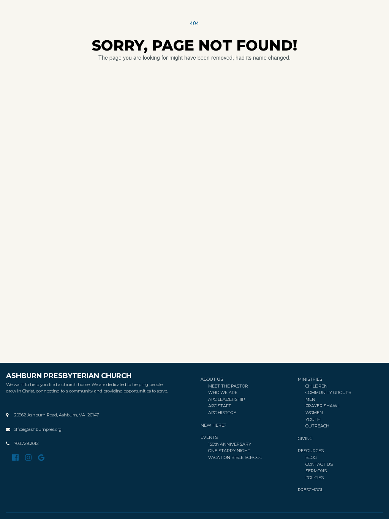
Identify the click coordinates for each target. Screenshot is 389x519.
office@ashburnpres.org (38, 429)
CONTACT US (319, 464)
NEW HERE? (213, 425)
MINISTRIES (310, 379)
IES (314, 477)
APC (213, 399)
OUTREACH (317, 426)
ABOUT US (212, 379)
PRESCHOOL (310, 489)
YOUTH (313, 419)
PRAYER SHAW (321, 405)
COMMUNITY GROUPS (328, 392)
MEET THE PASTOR (228, 386)
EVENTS (209, 437)
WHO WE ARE (222, 392)
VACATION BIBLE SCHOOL (235, 457)
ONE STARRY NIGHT (229, 450)
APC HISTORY (222, 412)
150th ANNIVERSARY (230, 444)
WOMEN (314, 412)
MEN (310, 399)
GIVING (305, 438)
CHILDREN (316, 386)
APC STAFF (219, 405)
